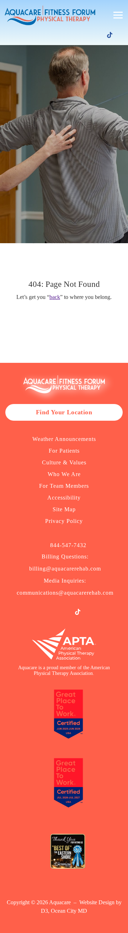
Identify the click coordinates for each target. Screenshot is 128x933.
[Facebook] (78, 35)
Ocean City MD (69, 911)
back (54, 297)
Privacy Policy (64, 521)
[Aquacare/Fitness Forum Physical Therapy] (48, 15)
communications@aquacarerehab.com (65, 593)
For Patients (64, 451)
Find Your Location (64, 412)
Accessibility (64, 498)
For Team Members (64, 486)
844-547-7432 (68, 545)
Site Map (64, 509)
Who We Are (64, 474)
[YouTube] (99, 35)
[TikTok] (110, 35)
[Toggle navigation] (118, 15)
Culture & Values (64, 462)
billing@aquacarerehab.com (65, 569)
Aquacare (60, 902)
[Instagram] (89, 35)
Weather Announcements (64, 439)
